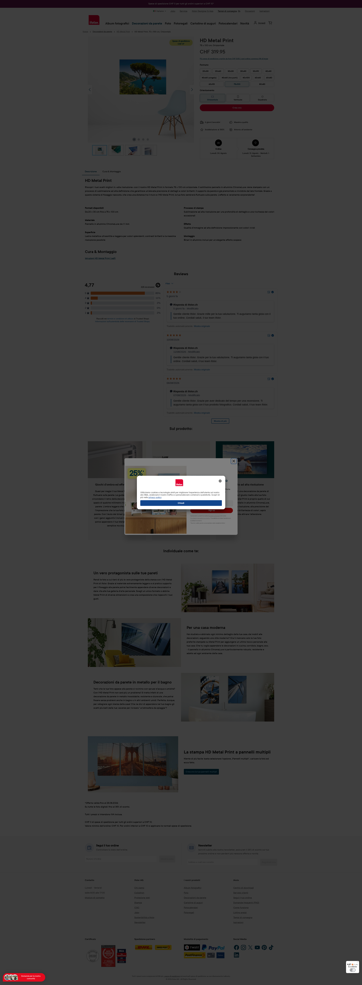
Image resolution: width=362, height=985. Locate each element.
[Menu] (357, 962)
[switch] (352, 970)
